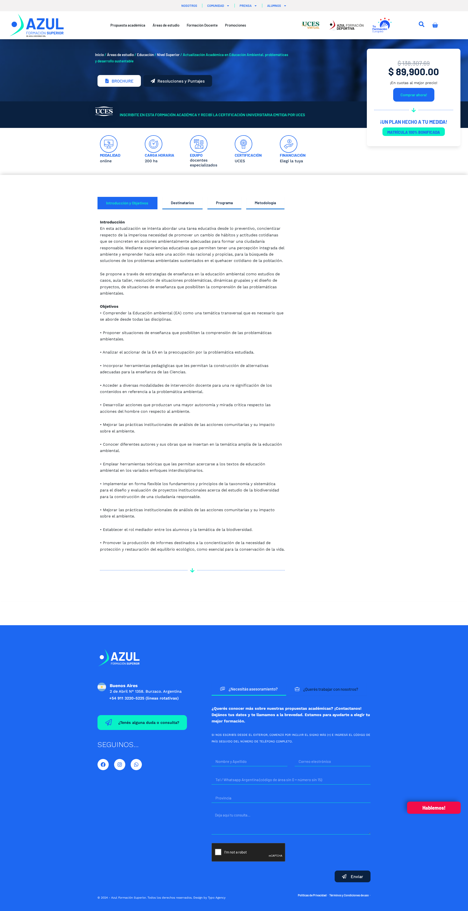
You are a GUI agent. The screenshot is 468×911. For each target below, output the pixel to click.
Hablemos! (434, 808)
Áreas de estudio (120, 54)
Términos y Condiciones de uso (349, 895)
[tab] (127, 203)
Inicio (99, 54)
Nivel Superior (168, 54)
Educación (145, 54)
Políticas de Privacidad (312, 895)
